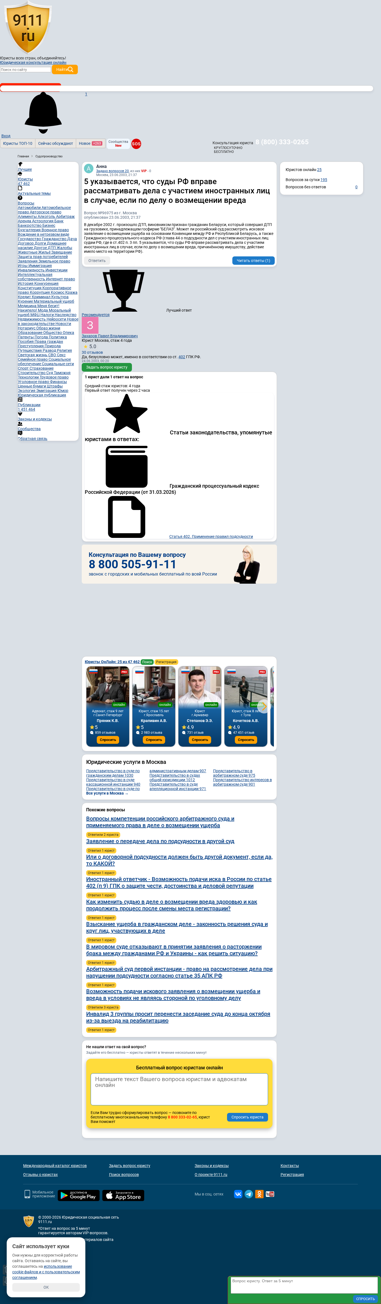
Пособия (26, 341)
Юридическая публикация (42, 395)
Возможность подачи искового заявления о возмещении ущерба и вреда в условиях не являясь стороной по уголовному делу (173, 994)
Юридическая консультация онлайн (33, 62)
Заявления (28, 261)
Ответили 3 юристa (103, 1007)
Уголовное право (34, 381)
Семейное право (33, 359)
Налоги (47, 314)
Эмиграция (46, 390)
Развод (50, 350)
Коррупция (40, 292)
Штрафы (55, 386)
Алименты (28, 216)
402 (182, 357)
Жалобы (64, 248)
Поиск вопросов (124, 1174)
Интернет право (60, 279)
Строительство (32, 372)
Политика (58, 337)
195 (323, 179)
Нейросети (57, 319)
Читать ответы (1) (253, 260)
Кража (71, 292)
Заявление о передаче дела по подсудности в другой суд (160, 841)
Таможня (62, 372)
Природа (53, 346)
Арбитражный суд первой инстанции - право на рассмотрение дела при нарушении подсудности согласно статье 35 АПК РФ (179, 972)
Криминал (41, 297)
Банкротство (30, 225)
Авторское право (45, 212)
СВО (52, 355)
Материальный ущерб (54, 301)
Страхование (42, 368)
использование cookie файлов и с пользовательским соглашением (46, 1272)
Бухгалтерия (30, 230)
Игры (23, 265)
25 (319, 169)
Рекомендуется (96, 314)
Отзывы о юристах (40, 1174)
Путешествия (30, 350)
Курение (26, 301)
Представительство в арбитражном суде (234, 773)
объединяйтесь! (51, 58)
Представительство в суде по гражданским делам (113, 773)
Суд (50, 372)
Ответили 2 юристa (103, 835)
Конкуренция (46, 283)
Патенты (26, 337)
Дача (72, 239)
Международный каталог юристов (55, 1165)
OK (46, 1287)
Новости (63, 323)
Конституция (30, 288)
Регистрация (166, 662)
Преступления (31, 346)
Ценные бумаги (32, 386)
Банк (59, 221)
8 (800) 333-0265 (282, 142)
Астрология (43, 221)
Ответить (97, 260)
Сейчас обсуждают (55, 143)
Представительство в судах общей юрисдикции (174, 777)
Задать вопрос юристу (106, 367)
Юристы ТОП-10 (17, 143)
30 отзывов (92, 349)
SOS (136, 143)
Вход (5, 136)
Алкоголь (47, 216)
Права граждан (49, 341)
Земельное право (54, 261)
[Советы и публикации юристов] (28, 27)
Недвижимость (32, 319)
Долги (41, 243)
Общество (53, 332)
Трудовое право (54, 377)
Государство (30, 239)
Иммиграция (40, 265)
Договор (26, 243)
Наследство (65, 314)
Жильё (44, 252)
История (26, 283)
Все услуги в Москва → (107, 793)
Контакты (290, 1165)
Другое (41, 248)
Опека (68, 332)
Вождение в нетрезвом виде (43, 234)
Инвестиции (56, 270)
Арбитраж (65, 216)
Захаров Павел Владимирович (110, 336)
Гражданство (54, 239)
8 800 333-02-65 (182, 1117)
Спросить (108, 740)
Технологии (29, 377)
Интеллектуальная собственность (35, 276)
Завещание (61, 252)
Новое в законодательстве (48, 321)
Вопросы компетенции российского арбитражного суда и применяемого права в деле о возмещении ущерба (160, 822)
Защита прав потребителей (43, 256)
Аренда (25, 221)
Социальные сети (58, 364)
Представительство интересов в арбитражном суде (242, 782)
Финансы (58, 381)
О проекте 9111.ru (211, 1174)
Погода (42, 337)
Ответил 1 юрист (101, 851)
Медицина (27, 306)
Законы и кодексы (212, 1165)
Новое (90, 143)
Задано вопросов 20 (112, 171)
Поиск (147, 662)
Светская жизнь (33, 355)
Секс (61, 355)
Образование (30, 332)
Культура (60, 297)
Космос (58, 292)
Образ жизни (48, 328)
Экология (27, 390)
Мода (43, 310)
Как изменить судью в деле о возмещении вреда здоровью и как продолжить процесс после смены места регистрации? (171, 905)
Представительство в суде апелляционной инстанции (177, 786)
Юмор (62, 390)
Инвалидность (31, 270)
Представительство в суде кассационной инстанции (113, 782)
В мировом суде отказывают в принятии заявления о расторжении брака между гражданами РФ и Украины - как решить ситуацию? (174, 950)
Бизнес (48, 225)
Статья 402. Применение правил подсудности (211, 536)
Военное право (55, 230)
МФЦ (35, 314)
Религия (64, 350)
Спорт (24, 368)
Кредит (25, 297)
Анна (101, 166)
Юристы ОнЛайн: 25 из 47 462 (113, 662)
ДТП (52, 248)
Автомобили (30, 207)
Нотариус (27, 328)
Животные (28, 252)
